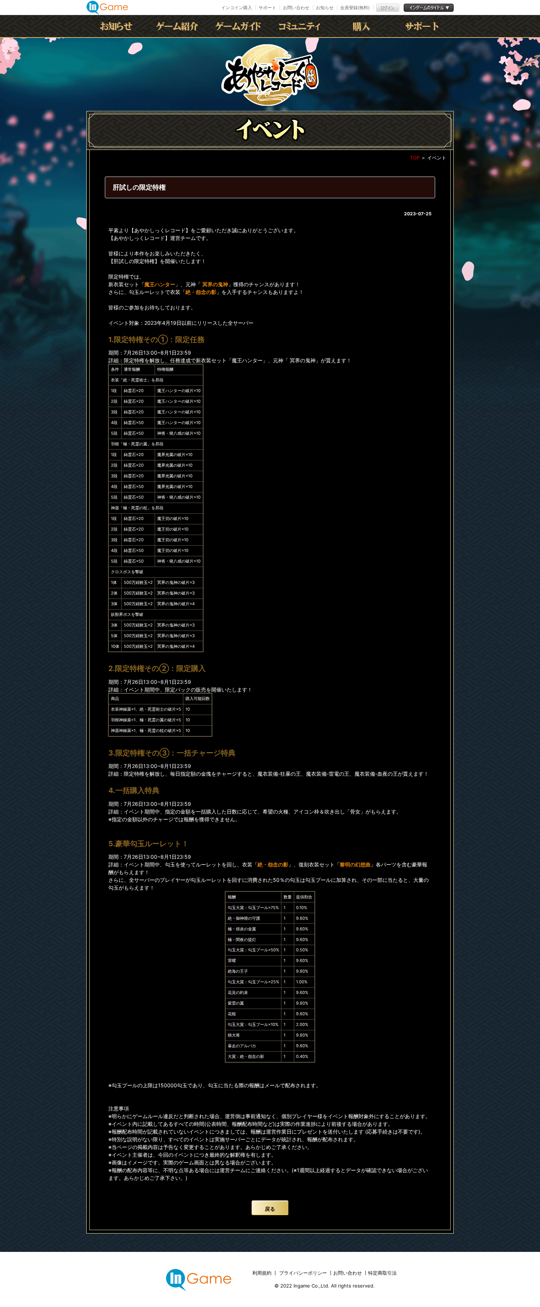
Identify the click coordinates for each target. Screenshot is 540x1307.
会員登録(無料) (355, 7)
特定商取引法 (382, 1273)
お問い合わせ (296, 7)
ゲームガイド (239, 26)
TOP (415, 158)
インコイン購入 (236, 7)
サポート (267, 7)
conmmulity (300, 26)
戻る (270, 1209)
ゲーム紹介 (178, 26)
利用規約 (262, 1273)
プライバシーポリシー (303, 1273)
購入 (361, 26)
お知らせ (325, 7)
